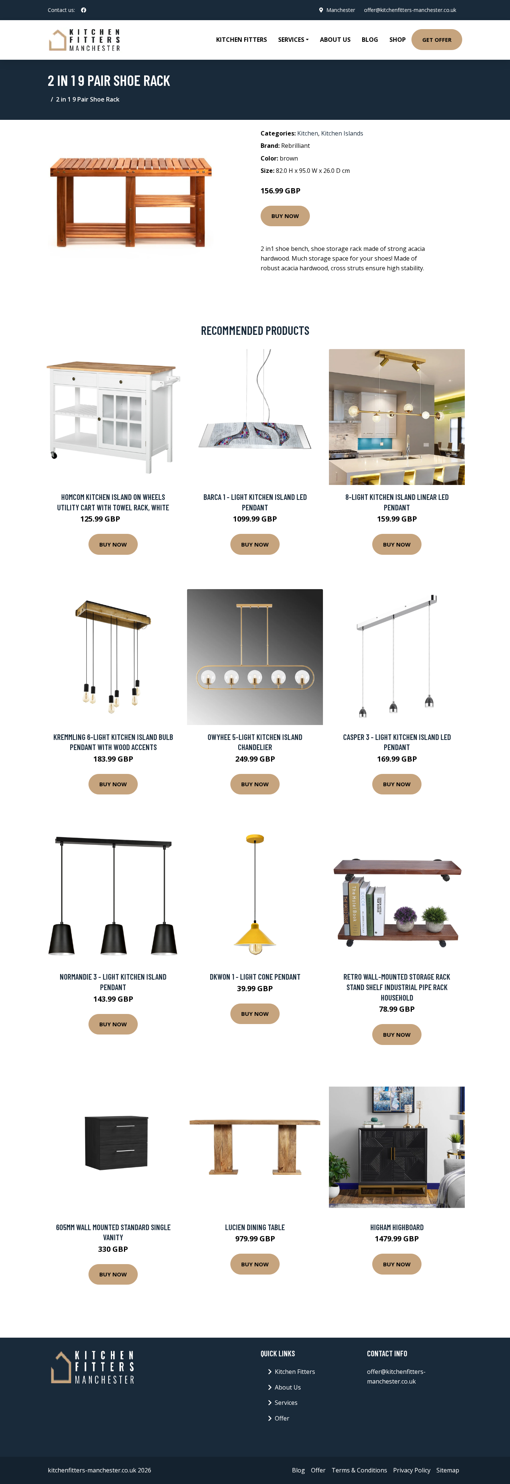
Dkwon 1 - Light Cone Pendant (255, 976)
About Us (335, 39)
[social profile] (83, 10)
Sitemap (447, 1470)
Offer (282, 1418)
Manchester (340, 9)
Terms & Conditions (359, 1470)
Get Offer (436, 39)
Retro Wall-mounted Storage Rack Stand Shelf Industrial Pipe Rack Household (396, 987)
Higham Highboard (397, 1227)
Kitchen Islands (342, 133)
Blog (370, 39)
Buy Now (285, 216)
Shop (397, 39)
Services (286, 1403)
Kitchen (307, 133)
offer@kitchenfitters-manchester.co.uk (410, 9)
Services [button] (291, 39)
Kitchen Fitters (241, 39)
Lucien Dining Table (255, 1227)
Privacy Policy (411, 1470)
